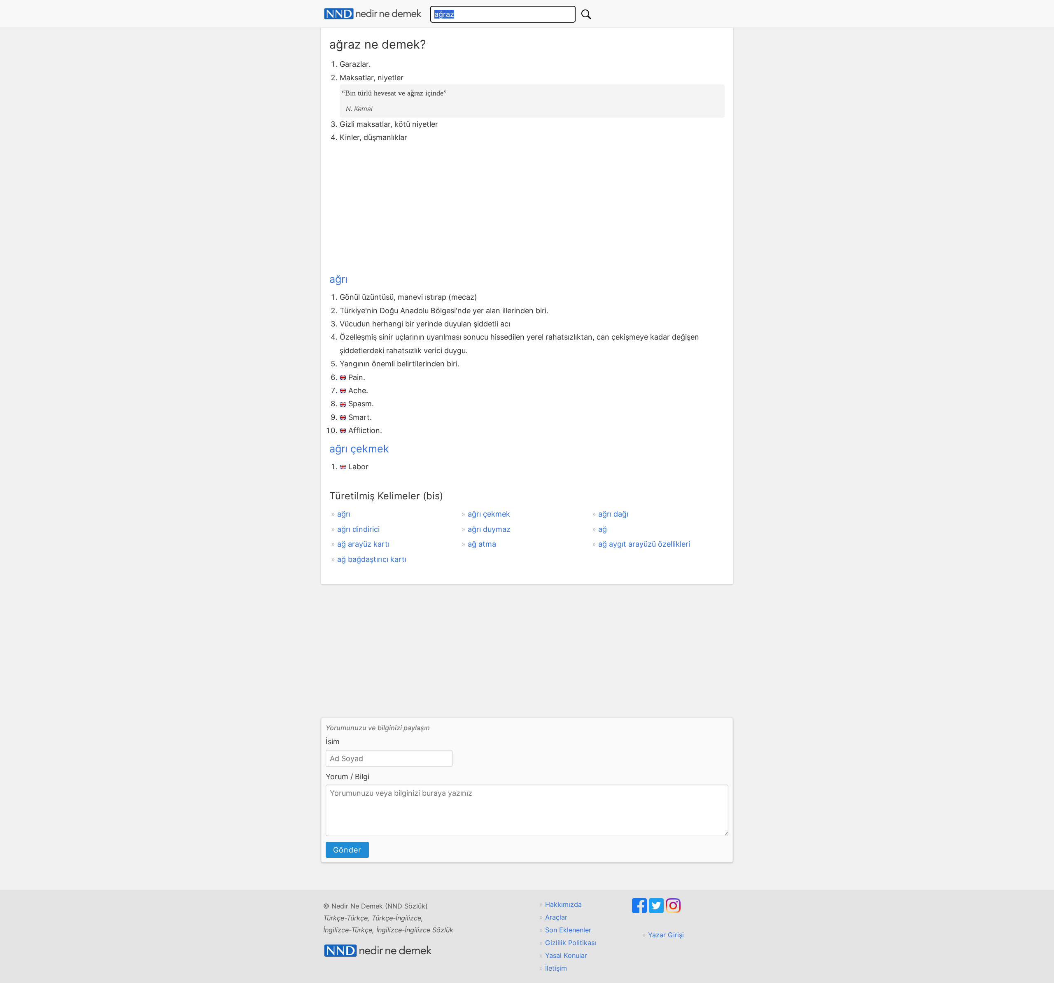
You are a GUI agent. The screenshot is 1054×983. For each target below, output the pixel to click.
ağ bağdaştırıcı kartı (371, 559)
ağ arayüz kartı (363, 544)
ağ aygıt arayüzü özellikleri (644, 544)
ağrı (338, 279)
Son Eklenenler (568, 930)
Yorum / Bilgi (347, 776)
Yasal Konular (566, 955)
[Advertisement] (527, 206)
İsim (333, 741)
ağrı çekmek (359, 449)
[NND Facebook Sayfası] (640, 910)
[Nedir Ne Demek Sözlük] (372, 13)
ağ (602, 529)
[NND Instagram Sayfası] (673, 910)
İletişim (556, 968)
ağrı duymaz (489, 529)
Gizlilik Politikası (570, 943)
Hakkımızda (563, 904)
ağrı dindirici (358, 529)
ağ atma (482, 544)
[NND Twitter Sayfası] (657, 910)
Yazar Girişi (666, 935)
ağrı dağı (613, 514)
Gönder (347, 850)
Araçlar (556, 917)
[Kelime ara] (586, 14)
